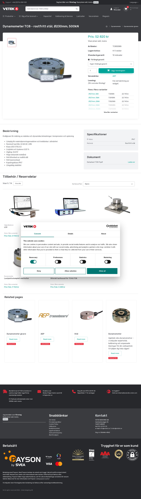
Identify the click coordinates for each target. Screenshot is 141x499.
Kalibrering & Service (64, 16)
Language (133, 2)
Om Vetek (52, 420)
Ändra (96, 2)
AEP (114, 76)
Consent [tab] (37, 234)
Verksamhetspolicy (55, 433)
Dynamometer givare (131, 26)
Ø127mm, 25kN (94, 101)
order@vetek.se (116, 428)
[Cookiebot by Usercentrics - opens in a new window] (108, 226)
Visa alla (18, 183)
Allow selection (70, 271)
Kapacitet (48, 16)
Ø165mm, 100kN (94, 109)
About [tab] (103, 234)
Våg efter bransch (28, 16)
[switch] (58, 262)
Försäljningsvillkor (55, 422)
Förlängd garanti (97, 60)
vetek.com (133, 393)
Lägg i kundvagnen (117, 71)
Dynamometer (116, 26)
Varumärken (94, 16)
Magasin (106, 16)
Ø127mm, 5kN (93, 94)
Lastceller (81, 16)
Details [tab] (70, 234)
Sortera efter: (77, 184)
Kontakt (101, 415)
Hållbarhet (52, 426)
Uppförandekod (54, 430)
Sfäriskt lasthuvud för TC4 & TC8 (63, 278)
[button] (132, 455)
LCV (5, 227)
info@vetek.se (47, 395)
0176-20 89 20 (102, 426)
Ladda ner (131, 162)
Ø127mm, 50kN (94, 105)
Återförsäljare (53, 435)
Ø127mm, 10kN (94, 98)
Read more (13, 339)
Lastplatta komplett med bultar (16, 278)
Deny (39, 271)
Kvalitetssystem (54, 428)
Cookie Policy (53, 424)
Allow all (102, 271)
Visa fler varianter (111, 112)
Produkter (9, 16)
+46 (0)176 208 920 (19, 2)
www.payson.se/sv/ (42, 479)
